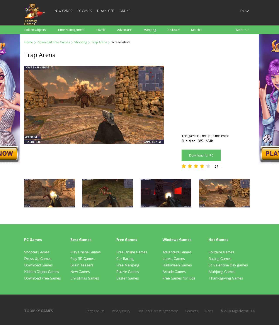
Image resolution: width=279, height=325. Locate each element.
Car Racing (125, 258)
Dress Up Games (37, 258)
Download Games (38, 265)
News (209, 311)
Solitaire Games (221, 252)
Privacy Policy (121, 311)
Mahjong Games (222, 271)
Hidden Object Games (41, 271)
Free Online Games (131, 252)
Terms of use (95, 311)
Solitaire (173, 30)
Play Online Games (85, 252)
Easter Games (127, 278)
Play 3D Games (82, 258)
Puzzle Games (127, 271)
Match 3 (196, 30)
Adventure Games (177, 252)
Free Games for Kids (179, 278)
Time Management (71, 30)
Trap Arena (99, 42)
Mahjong (149, 30)
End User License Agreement (158, 311)
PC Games (84, 11)
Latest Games (174, 258)
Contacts (191, 311)
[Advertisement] (218, 96)
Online (125, 11)
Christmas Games (84, 278)
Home (28, 42)
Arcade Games (174, 271)
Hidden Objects (35, 30)
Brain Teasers (82, 265)
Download (105, 11)
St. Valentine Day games (228, 265)
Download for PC (201, 155)
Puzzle (100, 30)
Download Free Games (53, 42)
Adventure (124, 30)
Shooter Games (36, 252)
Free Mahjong (127, 265)
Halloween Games (177, 265)
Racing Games (220, 258)
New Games (63, 11)
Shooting (80, 42)
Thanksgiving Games (226, 278)
